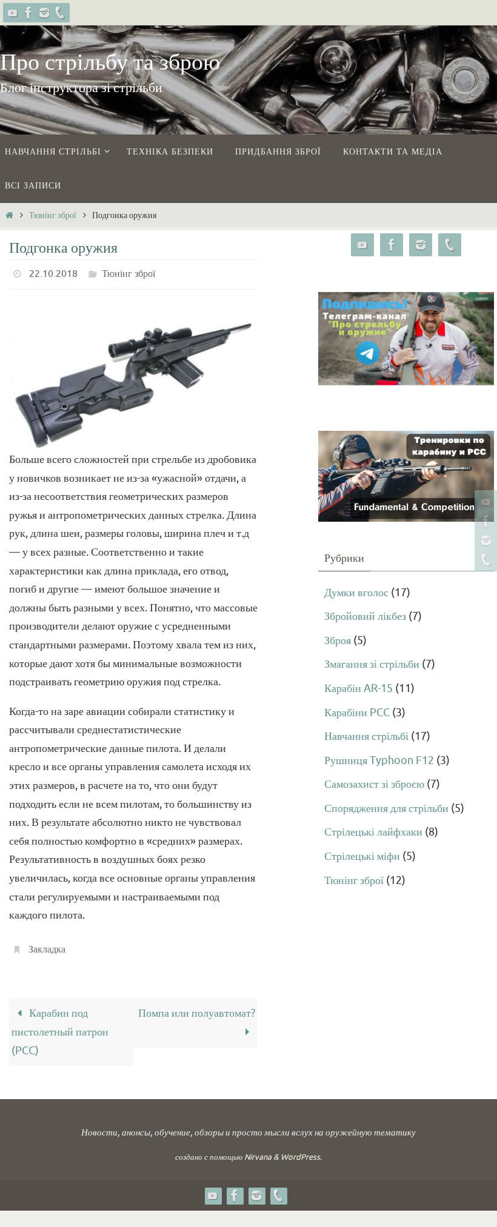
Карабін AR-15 (358, 688)
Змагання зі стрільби (371, 664)
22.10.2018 (53, 273)
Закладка (46, 945)
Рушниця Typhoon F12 (379, 760)
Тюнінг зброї (52, 215)
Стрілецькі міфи (362, 856)
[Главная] (9, 215)
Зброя (337, 640)
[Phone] (60, 12)
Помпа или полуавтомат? (196, 1006)
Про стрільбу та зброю (110, 62)
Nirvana (258, 1150)
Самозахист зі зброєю (374, 784)
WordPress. (301, 1150)
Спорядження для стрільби (386, 808)
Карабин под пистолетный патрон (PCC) (60, 1025)
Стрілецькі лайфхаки (373, 832)
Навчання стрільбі (366, 736)
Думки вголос (356, 592)
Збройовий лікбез (365, 616)
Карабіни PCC (357, 712)
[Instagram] (44, 12)
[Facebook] (28, 12)
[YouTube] (12, 12)
